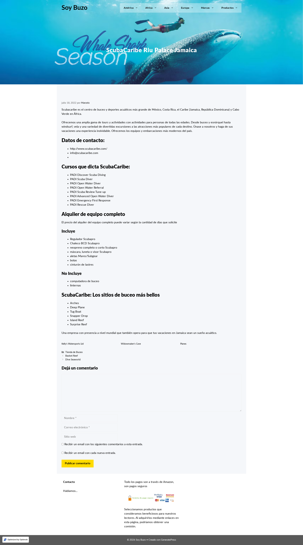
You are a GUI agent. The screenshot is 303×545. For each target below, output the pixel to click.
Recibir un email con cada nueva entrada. (90, 453)
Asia (166, 8)
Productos (227, 8)
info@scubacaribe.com (84, 153)
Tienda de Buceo (74, 352)
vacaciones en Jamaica (172, 333)
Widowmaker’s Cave (131, 344)
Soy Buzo (74, 8)
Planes (183, 344)
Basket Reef (71, 356)
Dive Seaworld (72, 359)
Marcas (205, 8)
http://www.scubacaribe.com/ (88, 148)
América (129, 8)
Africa (149, 8)
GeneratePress (168, 540)
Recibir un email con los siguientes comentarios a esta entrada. (103, 444)
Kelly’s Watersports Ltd (73, 344)
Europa (185, 8)
